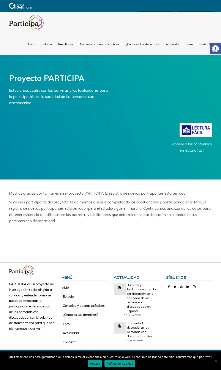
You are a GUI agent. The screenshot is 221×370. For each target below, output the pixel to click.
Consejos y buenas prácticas (100, 44)
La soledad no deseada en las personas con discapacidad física (141, 329)
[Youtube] (181, 287)
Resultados (66, 44)
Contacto (205, 44)
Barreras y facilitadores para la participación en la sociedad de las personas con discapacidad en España (141, 298)
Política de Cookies (120, 363)
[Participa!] (23, 270)
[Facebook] (169, 287)
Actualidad (173, 44)
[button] (215, 48)
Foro (190, 44)
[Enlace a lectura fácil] (196, 130)
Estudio (47, 44)
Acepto (95, 363)
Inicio (31, 44)
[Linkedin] (188, 287)
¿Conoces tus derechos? (142, 44)
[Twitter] (175, 287)
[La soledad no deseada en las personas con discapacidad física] (119, 325)
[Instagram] (194, 287)
